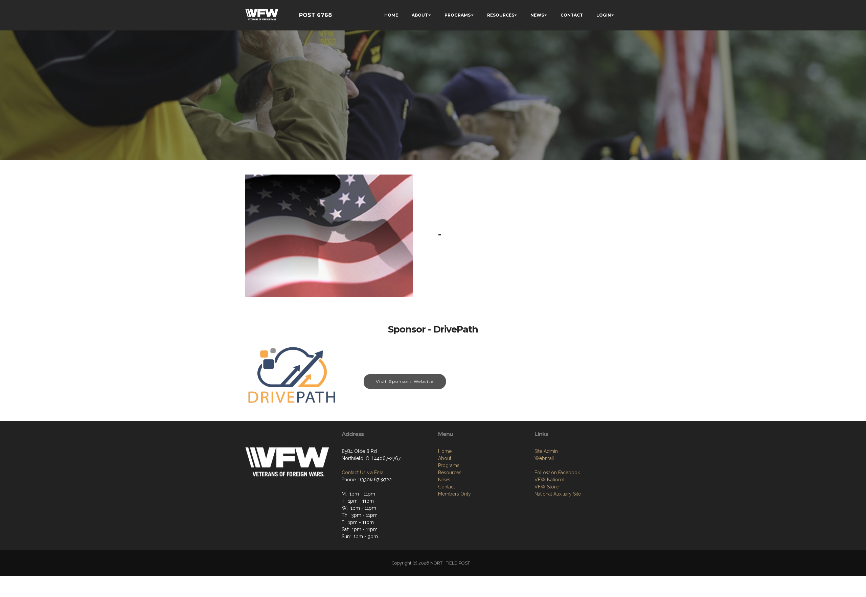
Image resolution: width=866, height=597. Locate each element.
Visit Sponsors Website (405, 381)
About (444, 458)
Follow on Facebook (557, 472)
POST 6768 (315, 15)
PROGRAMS (458, 15)
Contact (446, 486)
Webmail (544, 458)
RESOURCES (500, 15)
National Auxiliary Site (557, 494)
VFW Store (546, 486)
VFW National (549, 479)
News (444, 479)
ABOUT (420, 15)
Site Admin (546, 451)
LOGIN (603, 15)
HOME (391, 15)
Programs (448, 465)
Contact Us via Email (364, 472)
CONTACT (572, 15)
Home (445, 451)
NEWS (537, 15)
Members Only (454, 494)
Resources (449, 472)
